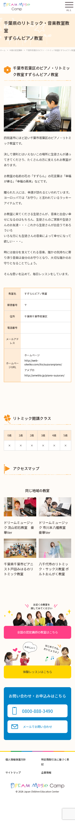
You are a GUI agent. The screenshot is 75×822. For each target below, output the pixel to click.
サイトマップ (13, 772)
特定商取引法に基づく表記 (55, 762)
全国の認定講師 (15, 50)
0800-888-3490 (37, 711)
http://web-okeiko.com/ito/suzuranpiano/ (43, 362)
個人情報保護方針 (15, 759)
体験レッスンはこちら (37, 672)
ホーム (2, 50)
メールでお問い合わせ (37, 726)
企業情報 (46, 772)
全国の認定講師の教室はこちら (37, 632)
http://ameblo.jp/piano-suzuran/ (44, 375)
